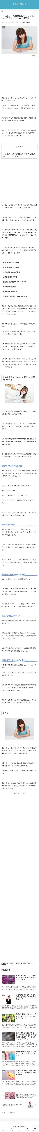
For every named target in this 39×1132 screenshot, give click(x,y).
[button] (35, 597)
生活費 (24, 963)
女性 (19, 963)
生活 (5, 963)
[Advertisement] (19, 77)
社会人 (31, 963)
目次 (17, 147)
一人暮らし (12, 963)
